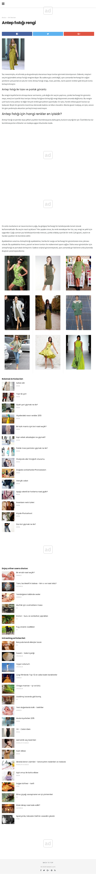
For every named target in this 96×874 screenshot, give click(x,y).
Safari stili (20, 383)
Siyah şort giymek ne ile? (27, 404)
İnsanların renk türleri (25, 502)
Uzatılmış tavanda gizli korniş (28, 696)
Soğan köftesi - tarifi (25, 783)
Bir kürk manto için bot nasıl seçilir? (31, 426)
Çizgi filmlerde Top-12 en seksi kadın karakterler (36, 675)
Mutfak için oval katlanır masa (29, 605)
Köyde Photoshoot (24, 513)
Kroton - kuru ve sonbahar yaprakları (32, 616)
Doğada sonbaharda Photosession (31, 470)
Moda (4, 18)
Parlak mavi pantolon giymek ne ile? (32, 448)
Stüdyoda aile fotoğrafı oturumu (30, 459)
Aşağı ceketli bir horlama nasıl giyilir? (32, 491)
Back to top (48, 863)
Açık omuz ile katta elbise (27, 772)
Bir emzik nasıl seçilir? (25, 572)
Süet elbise (21, 751)
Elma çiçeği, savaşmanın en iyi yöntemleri (34, 794)
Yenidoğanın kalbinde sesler (28, 594)
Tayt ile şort (21, 394)
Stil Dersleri (12, 18)
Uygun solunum (23, 664)
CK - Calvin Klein (23, 729)
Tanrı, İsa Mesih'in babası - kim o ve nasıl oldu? (36, 583)
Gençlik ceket (22, 480)
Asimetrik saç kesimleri (26, 740)
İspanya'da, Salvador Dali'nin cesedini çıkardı (35, 816)
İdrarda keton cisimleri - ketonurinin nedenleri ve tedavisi (41, 762)
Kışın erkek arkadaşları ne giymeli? (31, 437)
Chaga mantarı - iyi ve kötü (28, 685)
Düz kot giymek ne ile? (26, 524)
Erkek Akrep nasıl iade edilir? (28, 805)
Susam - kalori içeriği (25, 653)
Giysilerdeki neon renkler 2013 (28, 415)
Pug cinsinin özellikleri (25, 627)
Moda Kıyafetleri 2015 (25, 718)
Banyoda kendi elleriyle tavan (29, 642)
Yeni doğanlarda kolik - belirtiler (30, 707)
